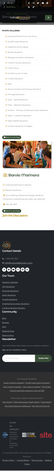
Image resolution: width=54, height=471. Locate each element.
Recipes (5, 323)
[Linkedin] (29, 7)
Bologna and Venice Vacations (20, 58)
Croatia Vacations (15, 79)
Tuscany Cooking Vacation (13, 383)
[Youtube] (43, 3)
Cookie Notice (23, 460)
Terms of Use (37, 460)
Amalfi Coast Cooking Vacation (37, 383)
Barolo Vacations (14, 52)
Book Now (11, 7)
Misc (9, 84)
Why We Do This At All (41, 406)
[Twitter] (38, 3)
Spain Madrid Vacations (17, 121)
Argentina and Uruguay (17, 47)
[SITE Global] (46, 435)
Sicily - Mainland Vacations (19, 105)
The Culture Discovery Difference (18, 406)
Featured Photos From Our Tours (22, 36)
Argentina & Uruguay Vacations (15, 304)
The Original (7, 402)
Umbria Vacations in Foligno (19, 126)
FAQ (4, 327)
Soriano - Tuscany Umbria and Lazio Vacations (27, 110)
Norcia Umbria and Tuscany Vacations (24, 89)
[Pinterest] (47, 3)
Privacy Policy (8, 460)
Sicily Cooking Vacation (12, 387)
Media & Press (8, 331)
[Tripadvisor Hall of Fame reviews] (9, 3)
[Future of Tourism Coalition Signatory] (29, 435)
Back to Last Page (12, 137)
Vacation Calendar (10, 282)
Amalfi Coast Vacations (17, 42)
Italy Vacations (8, 287)
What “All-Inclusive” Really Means (26, 402)
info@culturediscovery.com (19, 263)
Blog (4, 318)
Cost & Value (46, 402)
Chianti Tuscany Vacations (19, 63)
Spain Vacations (9, 295)
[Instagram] (34, 3)
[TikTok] (34, 7)
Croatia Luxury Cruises (17, 73)
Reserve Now (8, 335)
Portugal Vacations (15, 94)
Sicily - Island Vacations (17, 100)
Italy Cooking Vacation (31, 387)
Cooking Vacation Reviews (13, 308)
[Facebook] (29, 3)
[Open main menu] (48, 17)
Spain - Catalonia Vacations (19, 116)
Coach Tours (13, 68)
